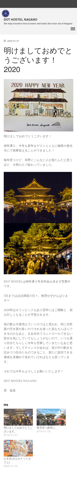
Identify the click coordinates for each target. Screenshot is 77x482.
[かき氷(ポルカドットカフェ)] (18, 448)
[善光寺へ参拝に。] (51, 417)
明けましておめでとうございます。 (18, 429)
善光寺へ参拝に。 (47, 427)
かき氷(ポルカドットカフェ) (17, 460)
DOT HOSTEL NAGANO (20, 19)
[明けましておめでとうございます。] (18, 417)
